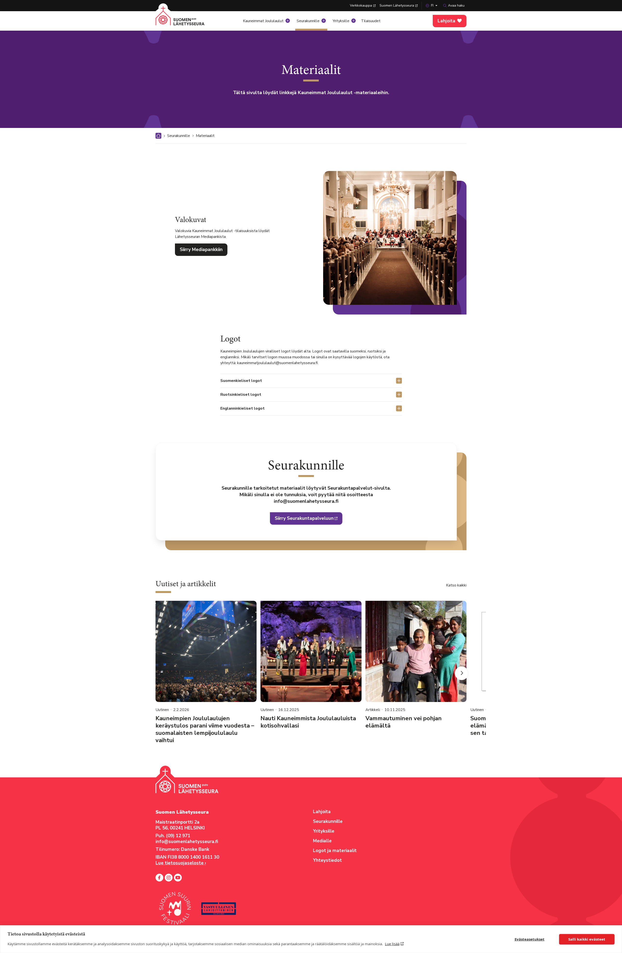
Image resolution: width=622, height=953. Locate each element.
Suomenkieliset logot (241, 380)
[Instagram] (169, 877)
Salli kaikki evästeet (586, 939)
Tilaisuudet (370, 21)
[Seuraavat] (461, 673)
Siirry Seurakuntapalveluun (304, 518)
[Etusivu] (186, 19)
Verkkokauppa (361, 5)
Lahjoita (446, 21)
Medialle (322, 841)
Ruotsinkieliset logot (240, 394)
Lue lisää (392, 943)
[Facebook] (159, 877)
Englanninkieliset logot (242, 408)
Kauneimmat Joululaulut (263, 21)
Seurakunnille (308, 21)
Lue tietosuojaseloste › (181, 863)
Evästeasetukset (529, 939)
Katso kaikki (456, 585)
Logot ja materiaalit (335, 850)
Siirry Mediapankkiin (201, 249)
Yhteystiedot (327, 860)
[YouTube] (178, 877)
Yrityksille (341, 21)
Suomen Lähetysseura (397, 5)
